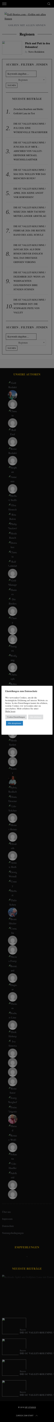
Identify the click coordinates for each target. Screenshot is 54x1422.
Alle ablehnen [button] (35, 717)
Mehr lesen (10, 711)
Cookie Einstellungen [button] (16, 717)
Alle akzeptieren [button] (14, 723)
